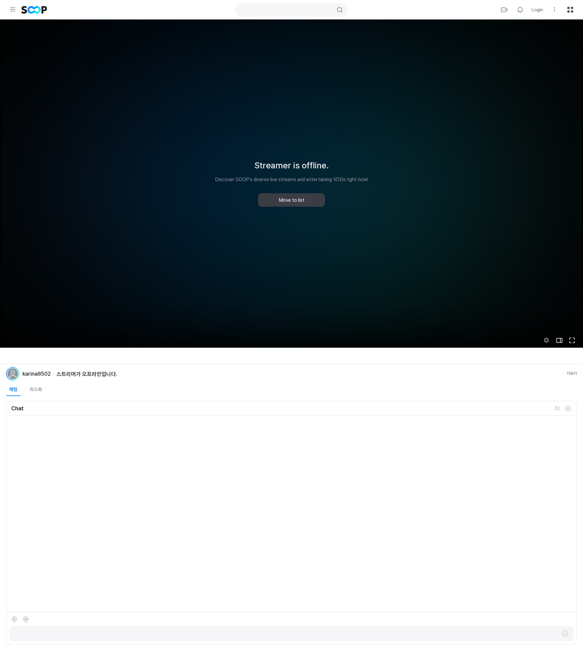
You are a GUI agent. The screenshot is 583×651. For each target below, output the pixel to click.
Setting (554, 10)
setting (546, 340)
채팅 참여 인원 (557, 408)
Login (537, 9)
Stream (504, 10)
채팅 (13, 389)
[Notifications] (520, 10)
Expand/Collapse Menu (13, 9)
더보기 (572, 373)
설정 (568, 408)
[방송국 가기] (12, 374)
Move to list (292, 200)
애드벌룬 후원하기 (26, 619)
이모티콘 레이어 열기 (565, 634)
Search (340, 10)
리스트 (36, 389)
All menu (570, 10)
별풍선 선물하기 (14, 619)
